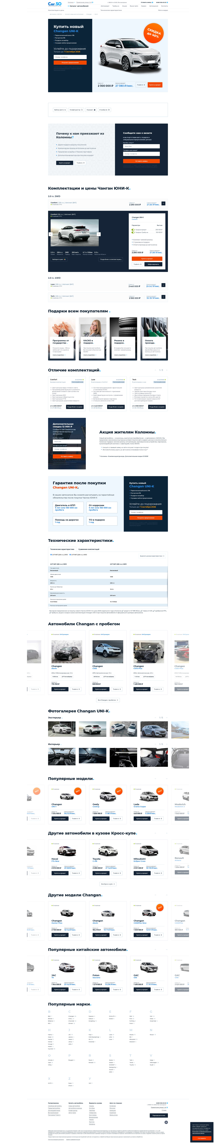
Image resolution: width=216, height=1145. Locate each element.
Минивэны (92, 1124)
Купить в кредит (155, 85)
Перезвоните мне (159, 1115)
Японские (112, 1108)
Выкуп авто (134, 6)
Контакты (164, 6)
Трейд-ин (115, 6)
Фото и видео (163, 10)
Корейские (113, 1113)
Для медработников (54, 1110)
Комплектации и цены (56, 10)
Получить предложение (70, 63)
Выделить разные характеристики (151, 556)
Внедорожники (93, 1117)
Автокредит (105, 6)
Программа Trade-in (54, 1115)
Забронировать (153, 264)
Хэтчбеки (92, 1108)
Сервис (143, 6)
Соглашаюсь (202, 1138)
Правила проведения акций (73, 1139)
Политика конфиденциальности (56, 1139)
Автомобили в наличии (75, 1108)
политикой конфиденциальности (62, 68)
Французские (114, 1115)
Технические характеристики (111, 10)
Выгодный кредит (53, 1113)
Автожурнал (153, 6)
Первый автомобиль (54, 1108)
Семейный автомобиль (55, 1106)
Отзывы (164, 1110)
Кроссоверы (93, 1115)
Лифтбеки (92, 1110)
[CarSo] (58, 4)
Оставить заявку (141, 161)
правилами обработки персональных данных (146, 166)
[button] (51, 234)
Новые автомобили (74, 1106)
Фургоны (91, 1122)
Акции (124, 6)
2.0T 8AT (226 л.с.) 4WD (79, 555)
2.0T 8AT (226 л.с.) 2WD (60, 555)
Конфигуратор (73, 1110)
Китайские (113, 1106)
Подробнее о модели (74, 407)
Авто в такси (72, 1113)
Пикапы (91, 1119)
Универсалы (92, 1113)
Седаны (91, 1106)
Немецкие (113, 1110)
